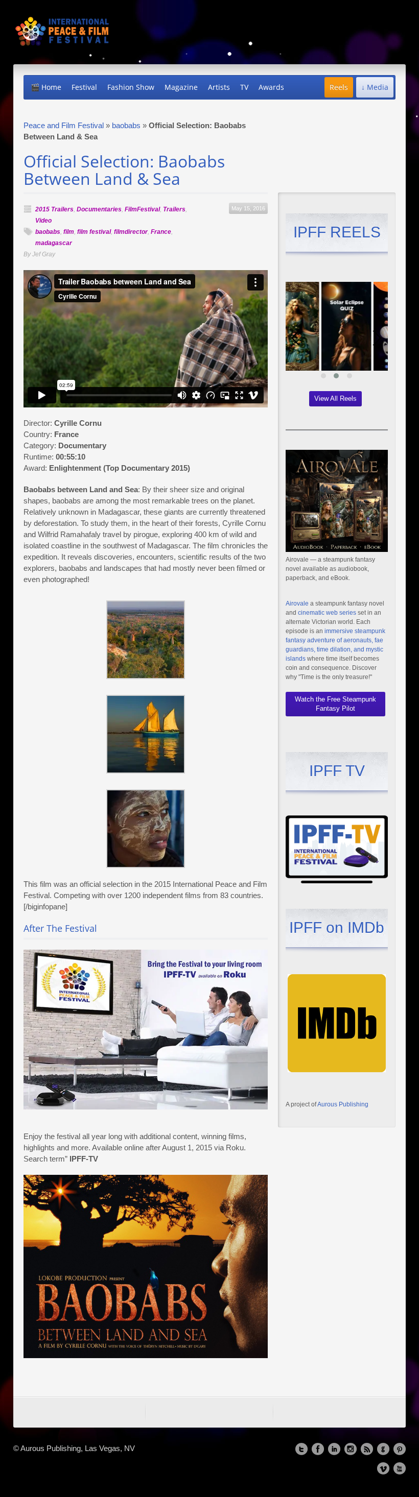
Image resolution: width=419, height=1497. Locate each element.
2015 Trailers (54, 209)
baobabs (126, 125)
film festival (94, 231)
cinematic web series (327, 612)
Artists (219, 87)
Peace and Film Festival (64, 125)
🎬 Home (46, 87)
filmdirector (131, 231)
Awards (271, 87)
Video (43, 220)
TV (244, 87)
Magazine (181, 87)
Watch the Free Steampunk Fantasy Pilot (335, 703)
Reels (339, 87)
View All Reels (335, 398)
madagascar (53, 243)
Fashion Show (130, 87)
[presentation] (296, 338)
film (68, 231)
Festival (84, 87)
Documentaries (99, 209)
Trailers (174, 209)
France (161, 231)
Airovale (297, 603)
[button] (323, 376)
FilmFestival (142, 209)
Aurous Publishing (342, 1104)
